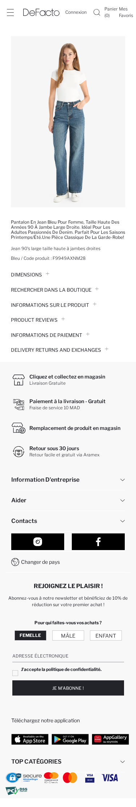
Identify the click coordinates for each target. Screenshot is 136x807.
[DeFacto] (41, 12)
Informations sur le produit (50, 305)
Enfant (105, 636)
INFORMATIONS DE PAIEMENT (46, 335)
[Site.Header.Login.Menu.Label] (10, 12)
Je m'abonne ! (68, 688)
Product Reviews (34, 320)
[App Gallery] (110, 739)
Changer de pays (40, 562)
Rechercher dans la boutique (51, 290)
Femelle (30, 635)
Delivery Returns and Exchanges (56, 350)
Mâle (68, 636)
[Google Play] (70, 739)
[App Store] (30, 739)
